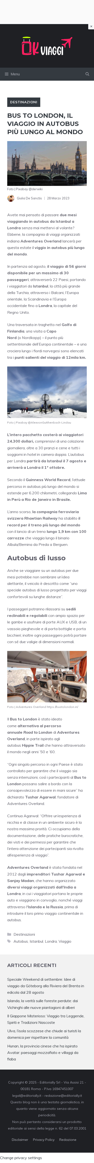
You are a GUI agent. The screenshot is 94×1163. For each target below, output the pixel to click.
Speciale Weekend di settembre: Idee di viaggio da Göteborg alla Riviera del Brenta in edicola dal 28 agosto (45, 986)
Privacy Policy (43, 1139)
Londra (51, 941)
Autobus (20, 941)
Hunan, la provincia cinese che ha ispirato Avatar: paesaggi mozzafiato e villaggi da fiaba (42, 1052)
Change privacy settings (21, 1157)
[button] (87, 74)
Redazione (67, 1139)
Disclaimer (20, 1139)
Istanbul (36, 941)
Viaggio (65, 941)
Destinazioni (23, 102)
